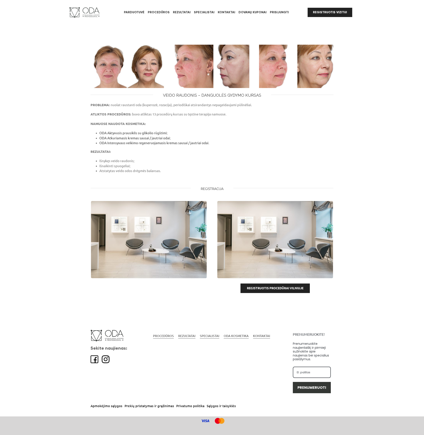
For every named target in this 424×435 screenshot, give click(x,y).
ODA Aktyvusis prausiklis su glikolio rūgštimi (133, 133)
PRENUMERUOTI (311, 387)
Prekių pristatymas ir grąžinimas (149, 406)
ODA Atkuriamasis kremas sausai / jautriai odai (134, 138)
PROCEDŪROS (163, 336)
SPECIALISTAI (209, 336)
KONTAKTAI (261, 336)
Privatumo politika (190, 406)
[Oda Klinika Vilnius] (149, 202)
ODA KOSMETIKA (236, 336)
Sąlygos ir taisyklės (221, 406)
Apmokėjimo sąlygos (106, 406)
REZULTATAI (186, 336)
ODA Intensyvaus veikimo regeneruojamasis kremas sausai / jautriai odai (153, 143)
